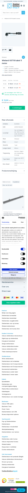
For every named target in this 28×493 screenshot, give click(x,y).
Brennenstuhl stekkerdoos (9, 369)
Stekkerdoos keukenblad (9, 318)
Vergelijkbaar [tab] (16, 182)
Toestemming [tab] (5, 222)
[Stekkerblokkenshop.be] (13, 471)
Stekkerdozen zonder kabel (10, 372)
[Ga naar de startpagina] (13, 6)
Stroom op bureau (7, 462)
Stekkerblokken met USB (9, 411)
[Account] (21, 5)
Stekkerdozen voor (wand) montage (12, 397)
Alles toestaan (13, 269)
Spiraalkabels (6, 381)
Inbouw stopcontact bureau (10, 441)
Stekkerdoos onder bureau (9, 439)
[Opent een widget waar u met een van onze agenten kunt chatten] (21, 490)
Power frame (5, 409)
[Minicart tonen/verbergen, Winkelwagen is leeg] (24, 5)
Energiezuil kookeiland (8, 341)
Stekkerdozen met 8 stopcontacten (12, 366)
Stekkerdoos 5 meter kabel (10, 374)
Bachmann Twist (6, 406)
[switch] (23, 254)
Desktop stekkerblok (8, 464)
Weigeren (13, 275)
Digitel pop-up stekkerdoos (10, 338)
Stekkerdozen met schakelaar (10, 361)
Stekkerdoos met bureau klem (11, 328)
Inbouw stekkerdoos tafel (9, 349)
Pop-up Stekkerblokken (9, 421)
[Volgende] (22, 207)
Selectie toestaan (13, 272)
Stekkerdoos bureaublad (9, 315)
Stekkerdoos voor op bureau (10, 323)
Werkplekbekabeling (8, 429)
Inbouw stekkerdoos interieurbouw (12, 336)
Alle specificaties (7, 75)
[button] (13, 282)
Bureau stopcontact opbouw (10, 414)
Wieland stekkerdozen (8, 326)
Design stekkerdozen (8, 343)
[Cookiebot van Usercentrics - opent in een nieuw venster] (19, 218)
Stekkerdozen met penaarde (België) (12, 456)
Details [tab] (14, 222)
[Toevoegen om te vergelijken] (23, 57)
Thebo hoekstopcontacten (9, 351)
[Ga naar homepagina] (2, 18)
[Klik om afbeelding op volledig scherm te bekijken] (13, 34)
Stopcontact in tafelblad (9, 447)
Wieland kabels (6, 444)
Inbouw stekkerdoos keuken (10, 346)
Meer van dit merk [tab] (7, 185)
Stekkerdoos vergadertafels (10, 321)
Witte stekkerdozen (8, 358)
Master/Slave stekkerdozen (10, 389)
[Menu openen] (3, 5)
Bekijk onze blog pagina (9, 313)
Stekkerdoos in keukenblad (10, 426)
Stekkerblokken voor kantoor (10, 432)
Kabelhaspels (5, 391)
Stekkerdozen (6, 424)
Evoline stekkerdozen (8, 449)
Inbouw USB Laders (7, 404)
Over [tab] (22, 222)
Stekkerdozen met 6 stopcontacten (12, 364)
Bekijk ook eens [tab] (6, 182)
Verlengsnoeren (6, 394)
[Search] (23, 12)
